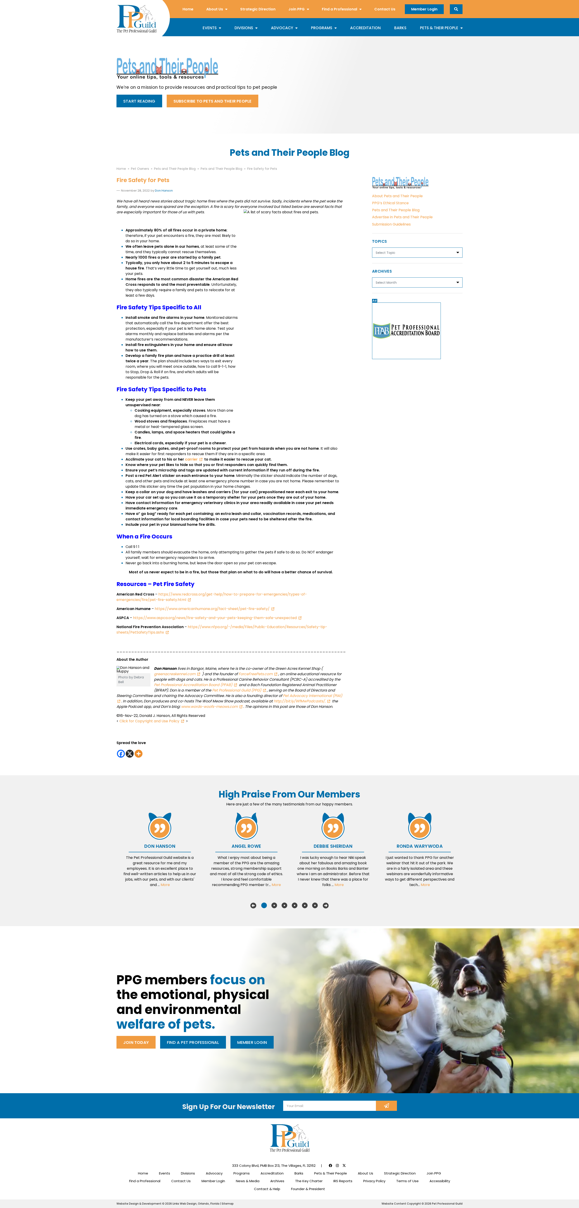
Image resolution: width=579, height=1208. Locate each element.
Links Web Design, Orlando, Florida (196, 1204)
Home (188, 9)
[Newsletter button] (386, 1106)
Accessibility (440, 1181)
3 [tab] (284, 905)
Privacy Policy (374, 1181)
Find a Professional (339, 9)
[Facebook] (121, 754)
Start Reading (139, 101)
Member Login (424, 9)
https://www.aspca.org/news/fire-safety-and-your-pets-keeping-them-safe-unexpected (215, 617)
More (165, 884)
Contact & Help (267, 1188)
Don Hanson (164, 190)
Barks (400, 28)
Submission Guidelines (391, 224)
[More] (138, 754)
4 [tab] (295, 905)
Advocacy (282, 28)
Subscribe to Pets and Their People (212, 101)
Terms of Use (407, 1181)
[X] (130, 754)
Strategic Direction (257, 9)
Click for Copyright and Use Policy (149, 721)
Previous (253, 905)
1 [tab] (264, 905)
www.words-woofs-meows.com (209, 706)
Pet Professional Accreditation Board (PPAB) (193, 684)
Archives (277, 1181)
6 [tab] (315, 905)
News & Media (247, 1181)
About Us (214, 9)
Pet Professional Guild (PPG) (236, 690)
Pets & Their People (439, 28)
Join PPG (296, 9)
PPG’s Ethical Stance (390, 203)
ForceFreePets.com (256, 674)
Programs (321, 28)
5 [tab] (305, 905)
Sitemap (228, 1204)
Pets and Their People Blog (396, 210)
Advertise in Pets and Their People (402, 217)
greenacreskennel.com (174, 674)
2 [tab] (274, 905)
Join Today (136, 1042)
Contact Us (384, 9)
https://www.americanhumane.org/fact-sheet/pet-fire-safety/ (212, 608)
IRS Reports (342, 1181)
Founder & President (308, 1188)
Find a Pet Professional (193, 1042)
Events (210, 28)
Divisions (244, 28)
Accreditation (365, 28)
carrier (191, 459)
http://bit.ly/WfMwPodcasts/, (299, 701)
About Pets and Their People (397, 196)
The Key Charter (309, 1181)
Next (326, 905)
